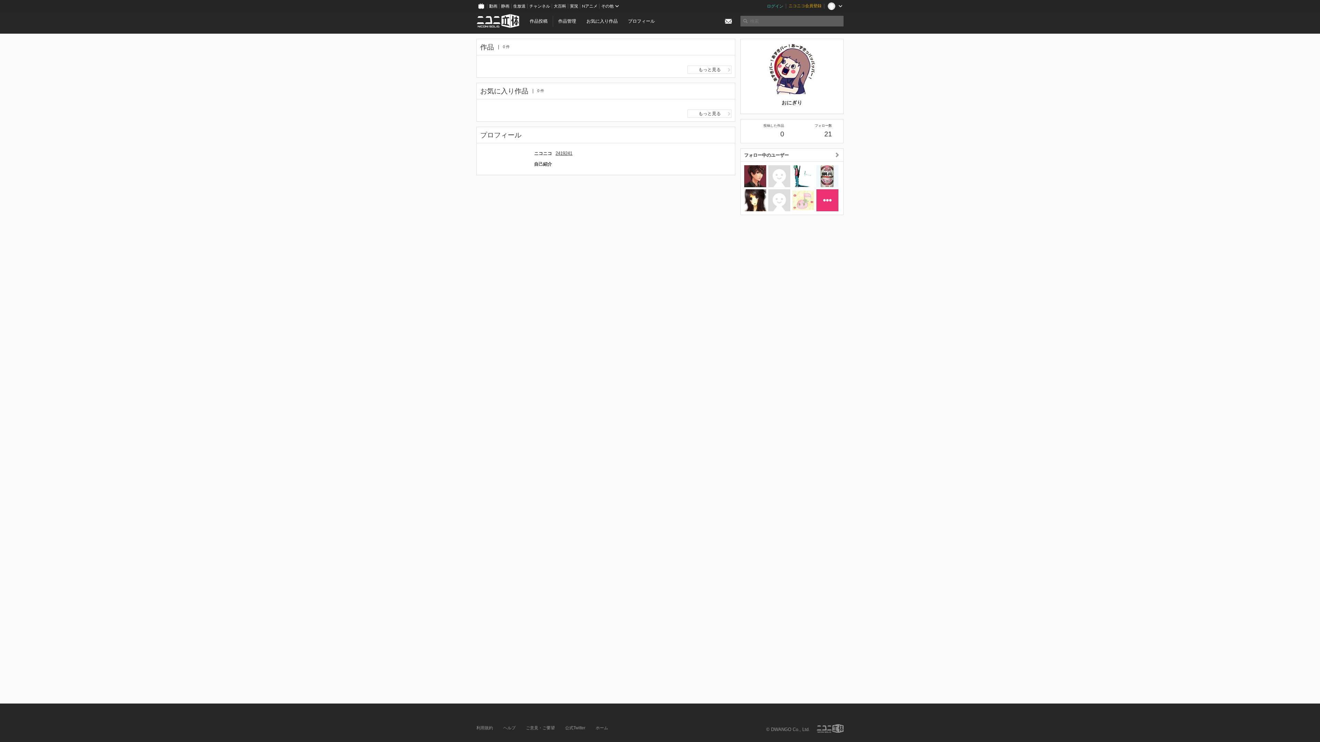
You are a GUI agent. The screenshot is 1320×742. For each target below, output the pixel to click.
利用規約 (484, 728)
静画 (505, 6)
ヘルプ (509, 728)
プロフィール (641, 21)
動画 (493, 6)
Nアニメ (589, 6)
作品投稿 (539, 21)
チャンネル (539, 6)
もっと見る (709, 69)
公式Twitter (575, 728)
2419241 (564, 153)
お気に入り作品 (602, 21)
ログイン (775, 6)
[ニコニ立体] (830, 728)
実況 (574, 6)
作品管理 (567, 21)
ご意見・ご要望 (540, 728)
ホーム (602, 728)
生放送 (519, 6)
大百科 (560, 6)
